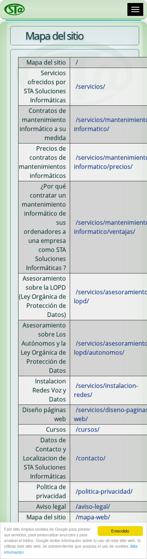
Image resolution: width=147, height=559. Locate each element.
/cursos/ (88, 429)
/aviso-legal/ (93, 506)
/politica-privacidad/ (104, 491)
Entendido (120, 531)
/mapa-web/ (93, 517)
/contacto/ (91, 458)
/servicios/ (90, 86)
